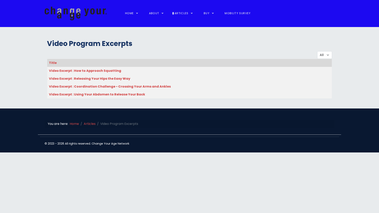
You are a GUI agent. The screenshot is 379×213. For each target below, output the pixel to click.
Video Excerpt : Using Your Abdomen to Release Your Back (97, 94)
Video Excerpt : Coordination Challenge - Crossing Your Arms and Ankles (110, 86)
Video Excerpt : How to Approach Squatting (85, 70)
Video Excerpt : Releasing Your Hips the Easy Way (89, 78)
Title (53, 63)
